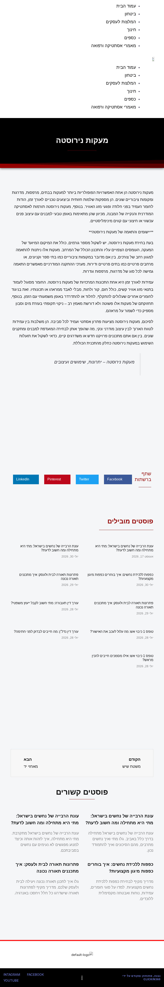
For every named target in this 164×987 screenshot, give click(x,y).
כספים (130, 37)
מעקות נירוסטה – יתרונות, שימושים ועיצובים (94, 362)
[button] (75, 57)
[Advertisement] (82, 422)
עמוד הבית (126, 67)
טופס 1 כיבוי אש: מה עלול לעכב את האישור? (121, 631)
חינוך (131, 29)
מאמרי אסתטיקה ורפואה (113, 45)
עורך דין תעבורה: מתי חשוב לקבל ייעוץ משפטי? (44, 603)
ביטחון (130, 14)
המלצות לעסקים (121, 21)
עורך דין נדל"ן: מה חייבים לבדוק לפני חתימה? (46, 631)
